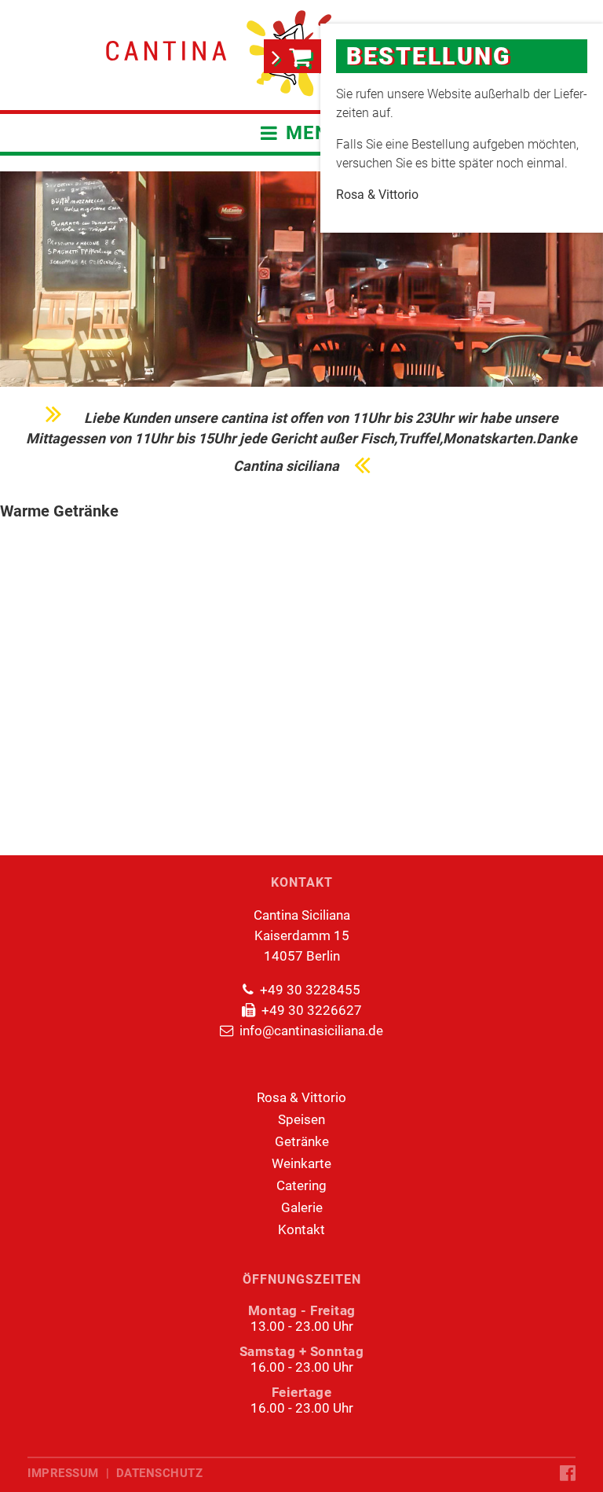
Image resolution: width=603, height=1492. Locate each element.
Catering (301, 1185)
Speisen (301, 1119)
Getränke (302, 1141)
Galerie (302, 1207)
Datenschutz (159, 1473)
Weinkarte (301, 1163)
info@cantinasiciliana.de (311, 1030)
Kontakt (301, 1229)
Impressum (63, 1473)
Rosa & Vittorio (301, 1097)
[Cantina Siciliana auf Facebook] (568, 1473)
